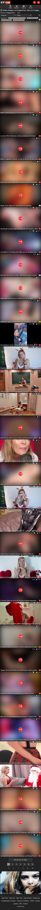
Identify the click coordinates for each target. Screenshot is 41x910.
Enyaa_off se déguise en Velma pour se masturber (15, 205)
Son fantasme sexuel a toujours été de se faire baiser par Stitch (19, 345)
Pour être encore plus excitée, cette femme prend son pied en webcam (19, 275)
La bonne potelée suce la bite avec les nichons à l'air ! (17, 693)
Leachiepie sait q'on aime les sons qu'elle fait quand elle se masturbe (19, 461)
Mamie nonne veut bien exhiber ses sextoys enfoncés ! (17, 554)
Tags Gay (12, 898)
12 (32, 864)
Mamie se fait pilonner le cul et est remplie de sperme (17, 112)
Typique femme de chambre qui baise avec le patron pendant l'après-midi (19, 670)
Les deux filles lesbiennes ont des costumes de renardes (18, 136)
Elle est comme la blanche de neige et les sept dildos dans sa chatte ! (19, 809)
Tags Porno (4, 898)
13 (32, 868)
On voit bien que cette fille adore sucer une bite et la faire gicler (19, 763)
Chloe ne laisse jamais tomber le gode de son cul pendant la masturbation (19, 577)
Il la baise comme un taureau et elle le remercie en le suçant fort (19, 647)
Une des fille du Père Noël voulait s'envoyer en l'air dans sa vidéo (19, 66)
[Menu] (38, 2)
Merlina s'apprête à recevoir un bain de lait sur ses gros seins (19, 159)
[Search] (34, 2)
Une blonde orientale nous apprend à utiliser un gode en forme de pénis (19, 43)
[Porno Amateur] (5, 2)
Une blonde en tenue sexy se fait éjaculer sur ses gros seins (19, 229)
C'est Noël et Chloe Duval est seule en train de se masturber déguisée (19, 368)
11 (27, 868)
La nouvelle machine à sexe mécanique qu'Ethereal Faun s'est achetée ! (19, 856)
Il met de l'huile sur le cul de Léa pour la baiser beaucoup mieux (19, 600)
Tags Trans (19, 898)
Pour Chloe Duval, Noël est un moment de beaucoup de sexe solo (19, 507)
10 (28, 864)
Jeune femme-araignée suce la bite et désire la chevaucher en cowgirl (19, 740)
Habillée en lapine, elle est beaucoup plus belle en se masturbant (19, 321)
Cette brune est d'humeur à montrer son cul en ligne (16, 298)
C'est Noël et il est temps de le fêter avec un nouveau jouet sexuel (19, 252)
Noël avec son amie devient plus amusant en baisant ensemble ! (19, 716)
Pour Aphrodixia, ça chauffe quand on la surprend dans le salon (19, 414)
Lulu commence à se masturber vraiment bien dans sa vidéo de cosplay (19, 484)
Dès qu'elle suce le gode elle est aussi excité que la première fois (19, 182)
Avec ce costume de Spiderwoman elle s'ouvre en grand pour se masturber (19, 531)
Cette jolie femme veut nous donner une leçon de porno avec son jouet (19, 391)
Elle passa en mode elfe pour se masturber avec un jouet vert (19, 832)
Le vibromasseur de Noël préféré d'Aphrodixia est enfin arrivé (19, 623)
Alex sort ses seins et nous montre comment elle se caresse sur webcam (19, 438)
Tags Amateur (28, 898)
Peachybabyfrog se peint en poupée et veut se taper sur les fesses (19, 89)
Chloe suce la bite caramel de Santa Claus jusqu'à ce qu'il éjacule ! (19, 786)
